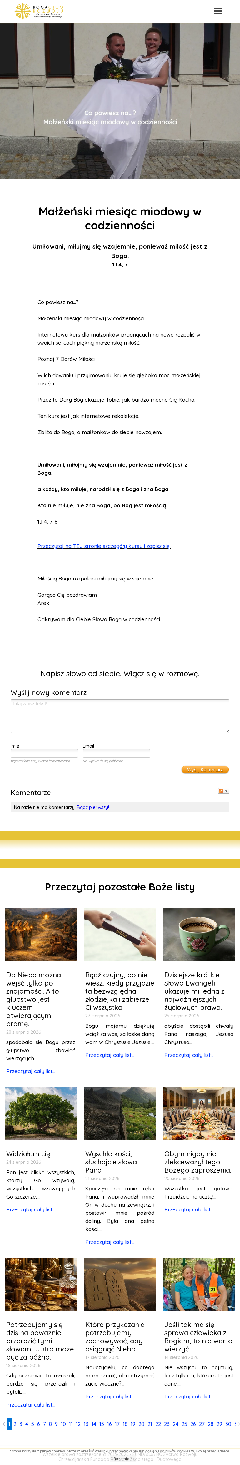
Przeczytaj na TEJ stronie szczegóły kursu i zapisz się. (104, 546)
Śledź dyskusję (223, 791)
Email (88, 746)
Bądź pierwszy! (93, 807)
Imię (15, 746)
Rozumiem (123, 1458)
